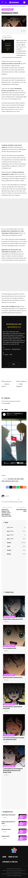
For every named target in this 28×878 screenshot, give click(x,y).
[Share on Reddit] (15, 29)
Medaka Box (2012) (6, 829)
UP (20, 869)
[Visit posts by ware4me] (3, 496)
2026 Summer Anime (9, 617)
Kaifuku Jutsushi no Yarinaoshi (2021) (12, 678)
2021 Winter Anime (9, 675)
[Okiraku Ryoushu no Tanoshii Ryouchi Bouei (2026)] (14, 694)
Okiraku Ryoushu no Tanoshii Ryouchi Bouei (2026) (12, 708)
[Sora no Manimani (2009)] (14, 635)
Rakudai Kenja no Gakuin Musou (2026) (13, 619)
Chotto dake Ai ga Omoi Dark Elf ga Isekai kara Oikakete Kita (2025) (13, 739)
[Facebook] (4, 499)
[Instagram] (9, 499)
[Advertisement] (14, 128)
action (14, 479)
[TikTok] (13, 499)
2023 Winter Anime (7, 9)
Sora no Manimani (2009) (9, 648)
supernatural (8, 481)
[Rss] (18, 499)
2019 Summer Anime (9, 766)
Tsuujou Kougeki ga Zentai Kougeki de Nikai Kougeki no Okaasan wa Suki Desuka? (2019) (13, 770)
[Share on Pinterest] (10, 29)
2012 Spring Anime (21, 831)
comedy (21, 479)
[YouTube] (7, 499)
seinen (3, 481)
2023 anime (10, 479)
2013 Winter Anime (21, 817)
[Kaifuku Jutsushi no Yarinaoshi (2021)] (14, 665)
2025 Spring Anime (9, 735)
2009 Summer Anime (9, 646)
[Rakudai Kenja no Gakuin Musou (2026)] (14, 606)
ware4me (7, 496)
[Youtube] (14, 542)
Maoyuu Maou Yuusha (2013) (8, 815)
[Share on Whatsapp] (12, 29)
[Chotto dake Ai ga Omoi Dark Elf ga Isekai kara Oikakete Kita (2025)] (14, 725)
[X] (5, 499)
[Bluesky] (16, 499)
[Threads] (14, 499)
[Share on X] (7, 29)
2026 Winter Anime (9, 704)
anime (18, 479)
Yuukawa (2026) (5, 836)
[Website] (2, 499)
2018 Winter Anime (21, 824)
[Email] (5, 32)
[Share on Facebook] (5, 29)
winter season (15, 481)
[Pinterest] (11, 499)
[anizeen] (14, 2)
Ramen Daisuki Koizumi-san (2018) (8, 822)
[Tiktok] (14, 546)
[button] (3, 2)
